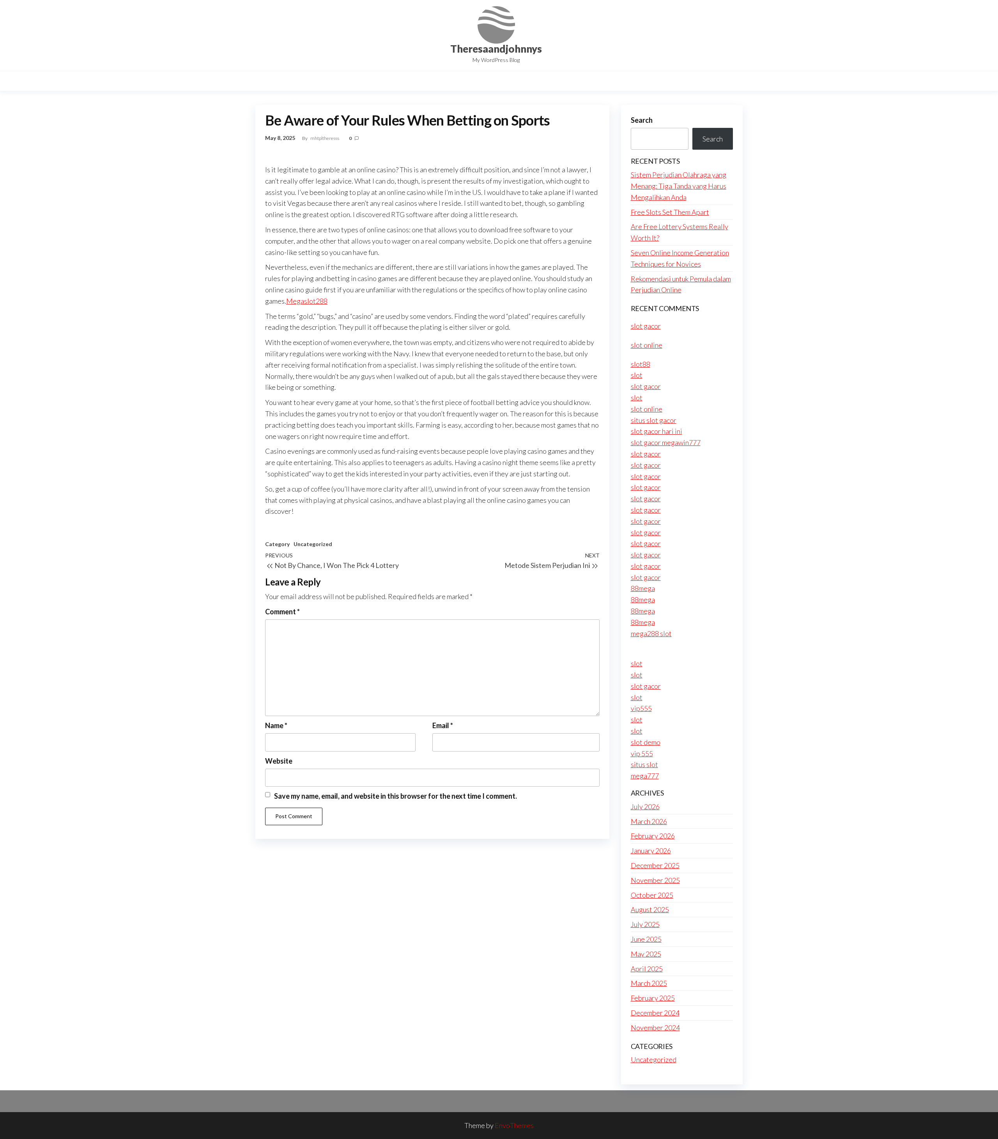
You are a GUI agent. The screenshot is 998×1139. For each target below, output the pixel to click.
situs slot (644, 764)
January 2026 (651, 850)
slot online (646, 345)
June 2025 (646, 939)
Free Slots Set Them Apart (670, 212)
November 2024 (655, 1027)
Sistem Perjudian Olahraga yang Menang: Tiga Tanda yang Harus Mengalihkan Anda (678, 186)
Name (276, 725)
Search (642, 120)
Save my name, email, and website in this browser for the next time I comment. (395, 796)
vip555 (641, 708)
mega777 (645, 775)
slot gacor (646, 326)
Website (278, 761)
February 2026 (653, 835)
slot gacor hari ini (656, 431)
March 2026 (649, 821)
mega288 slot (651, 633)
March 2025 (649, 983)
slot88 (640, 364)
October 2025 (652, 895)
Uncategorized (313, 544)
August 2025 (650, 909)
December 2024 (655, 1012)
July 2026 (645, 806)
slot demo (645, 742)
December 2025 (655, 865)
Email (442, 725)
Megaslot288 (306, 301)
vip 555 (642, 753)
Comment (282, 611)
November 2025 (655, 880)
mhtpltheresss (325, 138)
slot (636, 375)
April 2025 (647, 968)
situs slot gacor (653, 420)
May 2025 (646, 954)
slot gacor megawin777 (666, 442)
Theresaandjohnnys (496, 48)
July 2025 (645, 924)
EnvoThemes (514, 1125)
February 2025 (653, 998)
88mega (643, 588)
